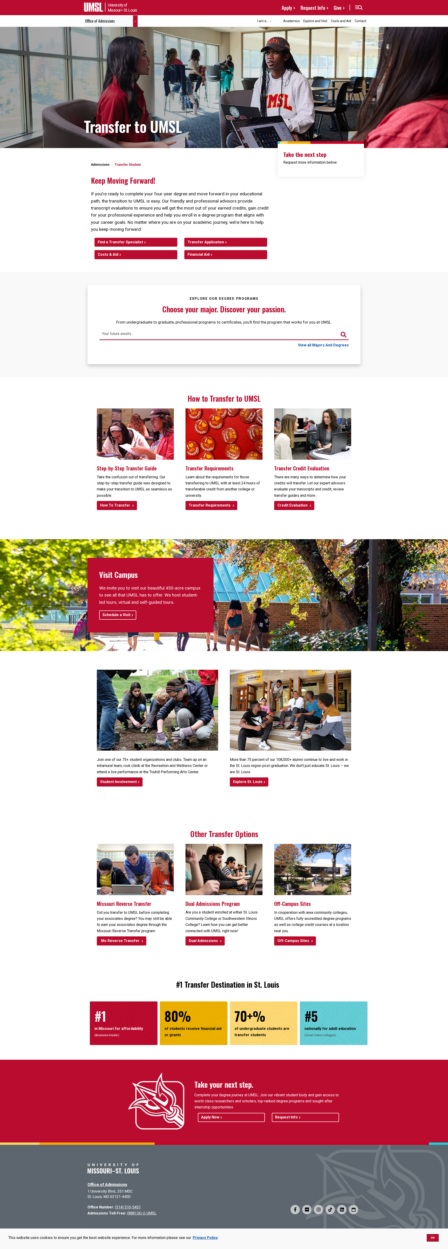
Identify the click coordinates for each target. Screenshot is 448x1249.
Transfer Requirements (210, 505)
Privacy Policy (205, 1237)
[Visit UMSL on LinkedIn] (341, 1209)
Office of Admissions (107, 1184)
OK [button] (433, 1237)
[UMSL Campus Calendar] (353, 1209)
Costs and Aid (341, 21)
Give (338, 7)
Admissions (100, 164)
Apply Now (210, 1117)
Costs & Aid (108, 254)
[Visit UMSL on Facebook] (295, 1209)
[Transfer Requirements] (224, 434)
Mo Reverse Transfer (120, 940)
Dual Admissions (204, 940)
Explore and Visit (315, 21)
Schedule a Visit (116, 615)
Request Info (313, 7)
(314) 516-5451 (128, 1207)
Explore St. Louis (247, 782)
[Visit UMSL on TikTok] (330, 1209)
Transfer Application (206, 242)
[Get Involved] (157, 710)
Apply (287, 7)
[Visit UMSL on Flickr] (307, 1209)
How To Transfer (115, 505)
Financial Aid (199, 254)
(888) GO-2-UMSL (142, 1213)
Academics (291, 21)
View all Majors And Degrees (323, 345)
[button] (359, 7)
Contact (360, 21)
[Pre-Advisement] (312, 434)
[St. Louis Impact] (290, 710)
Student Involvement (118, 782)
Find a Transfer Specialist (120, 242)
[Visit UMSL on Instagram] (318, 1209)
